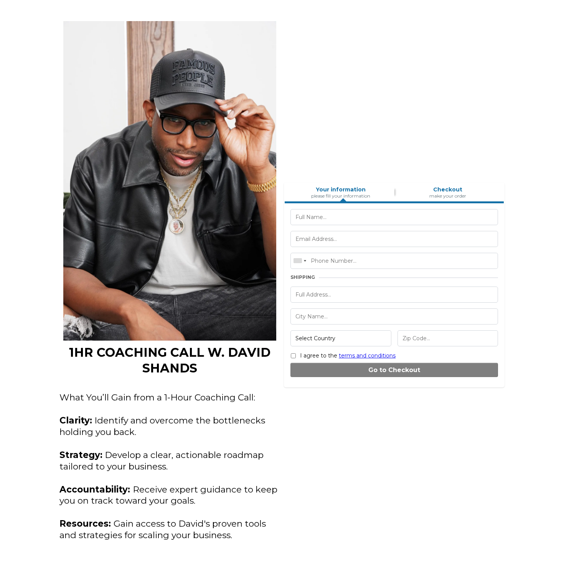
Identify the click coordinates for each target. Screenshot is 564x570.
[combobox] (299, 261)
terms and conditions (367, 355)
